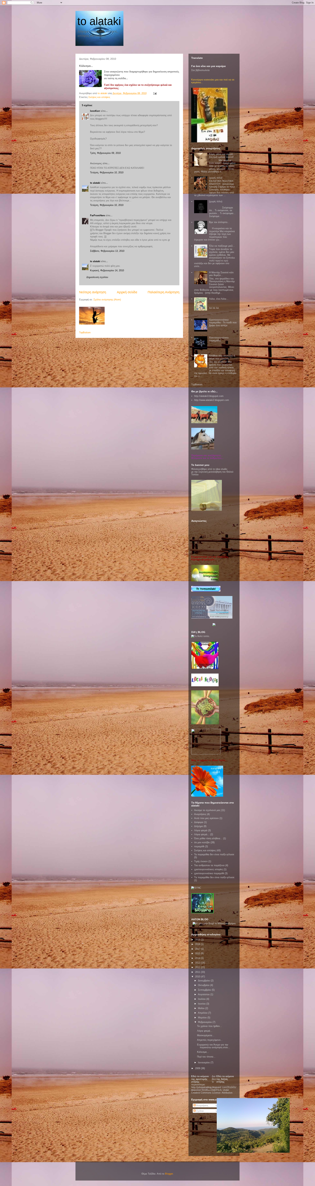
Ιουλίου (202, 999)
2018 (198, 944)
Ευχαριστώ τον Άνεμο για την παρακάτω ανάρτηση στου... (213, 1046)
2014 (198, 958)
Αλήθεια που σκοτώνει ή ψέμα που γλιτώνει (222, 357)
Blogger (169, 1173)
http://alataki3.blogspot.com (208, 396)
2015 (198, 953)
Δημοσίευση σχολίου (97, 277)
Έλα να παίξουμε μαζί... (222, 245)
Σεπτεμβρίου (205, 989)
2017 (198, 949)
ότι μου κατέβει (202, 842)
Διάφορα (198, 822)
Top (81, 332)
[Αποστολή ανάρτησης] (154, 93)
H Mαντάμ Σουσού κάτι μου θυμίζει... (221, 274)
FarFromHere (97, 215)
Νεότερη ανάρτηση (92, 292)
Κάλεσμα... (203, 1052)
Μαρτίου (202, 1017)
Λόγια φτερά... (201, 834)
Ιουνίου (202, 1003)
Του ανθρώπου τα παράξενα (209, 865)
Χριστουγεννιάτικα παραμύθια (219, 339)
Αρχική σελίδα (127, 292)
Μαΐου (201, 1008)
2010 (198, 976)
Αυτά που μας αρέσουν (206, 818)
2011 (198, 972)
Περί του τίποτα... (206, 1056)
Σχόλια (200, 1111)
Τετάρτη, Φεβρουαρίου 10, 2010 (106, 172)
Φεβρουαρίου (205, 1022)
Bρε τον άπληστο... (219, 222)
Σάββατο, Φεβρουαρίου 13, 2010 (107, 251)
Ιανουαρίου (204, 1062)
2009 (198, 1068)
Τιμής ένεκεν (201, 861)
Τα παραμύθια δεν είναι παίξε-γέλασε (214, 854)
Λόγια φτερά (200, 830)
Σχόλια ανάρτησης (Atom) (107, 299)
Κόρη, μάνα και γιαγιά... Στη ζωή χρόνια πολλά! (222, 155)
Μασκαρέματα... (205, 1035)
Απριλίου (203, 1012)
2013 (198, 962)
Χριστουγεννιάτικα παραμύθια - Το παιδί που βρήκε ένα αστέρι (223, 322)
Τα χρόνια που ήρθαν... (209, 1026)
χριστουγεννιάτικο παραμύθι (209, 873)
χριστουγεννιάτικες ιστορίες (208, 869)
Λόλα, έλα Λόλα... (218, 298)
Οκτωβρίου (204, 985)
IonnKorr (95, 111)
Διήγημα (198, 826)
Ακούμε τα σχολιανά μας (207, 810)
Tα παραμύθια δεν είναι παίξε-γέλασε (214, 877)
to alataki (99, 21)
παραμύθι (199, 846)
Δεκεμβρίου (204, 980)
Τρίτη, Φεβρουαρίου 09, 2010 (105, 153)
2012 (198, 967)
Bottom (87, 332)
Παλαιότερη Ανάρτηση (163, 292)
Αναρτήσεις (200, 814)
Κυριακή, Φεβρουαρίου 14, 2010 (107, 270)
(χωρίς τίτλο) (215, 177)
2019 (198, 939)
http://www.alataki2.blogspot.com (211, 400)
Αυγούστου (204, 994)
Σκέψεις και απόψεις (99, 97)
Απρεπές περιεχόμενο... (210, 1040)
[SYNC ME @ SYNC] (196, 887)
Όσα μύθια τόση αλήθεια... (208, 838)
